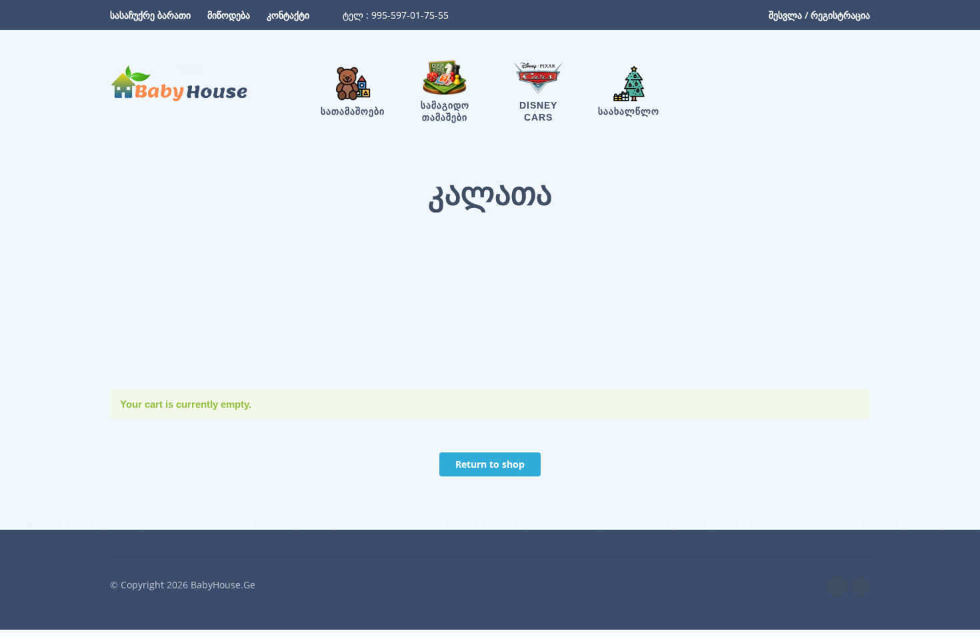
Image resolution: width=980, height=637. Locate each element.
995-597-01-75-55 (409, 15)
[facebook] (837, 586)
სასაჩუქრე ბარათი (150, 15)
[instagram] (860, 586)
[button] (786, 85)
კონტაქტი (288, 15)
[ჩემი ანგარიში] (823, 85)
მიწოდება (228, 15)
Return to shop (490, 464)
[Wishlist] (747, 85)
